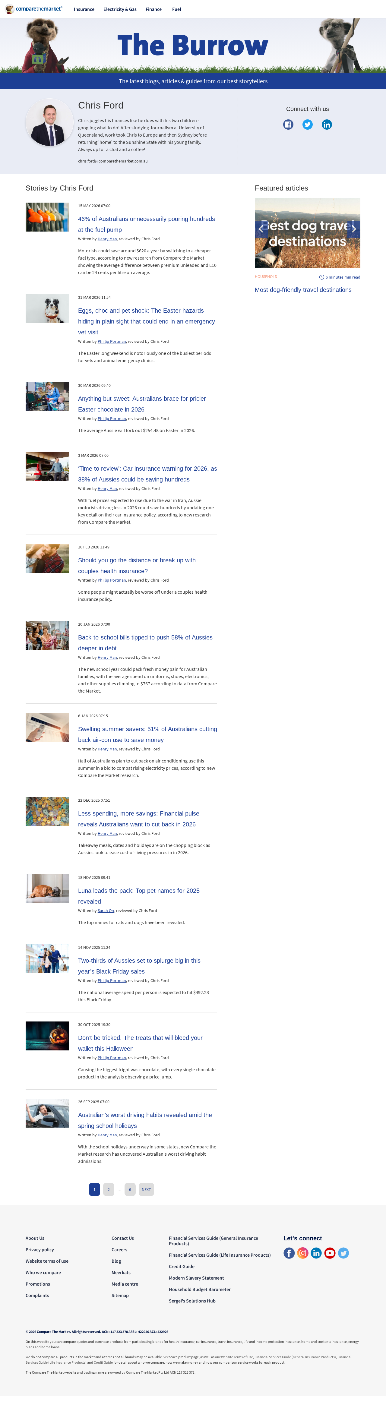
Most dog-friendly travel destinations (303, 289)
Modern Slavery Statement (196, 1278)
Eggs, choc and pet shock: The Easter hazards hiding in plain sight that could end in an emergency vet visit (146, 321)
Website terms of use (47, 1261)
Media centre (125, 1284)
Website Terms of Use (237, 1357)
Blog (116, 1261)
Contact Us (123, 1238)
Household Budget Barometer (200, 1289)
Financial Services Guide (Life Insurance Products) (220, 1255)
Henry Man (107, 239)
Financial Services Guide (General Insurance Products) (213, 1240)
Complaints (37, 1295)
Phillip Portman (112, 341)
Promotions (38, 1284)
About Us (35, 1238)
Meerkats (121, 1272)
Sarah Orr (106, 910)
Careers (119, 1249)
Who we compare (43, 1272)
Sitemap (120, 1295)
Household (266, 276)
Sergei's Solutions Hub (192, 1301)
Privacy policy (40, 1249)
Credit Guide (182, 1266)
